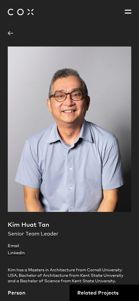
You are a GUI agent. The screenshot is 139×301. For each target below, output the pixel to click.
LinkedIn (16, 252)
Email (13, 245)
